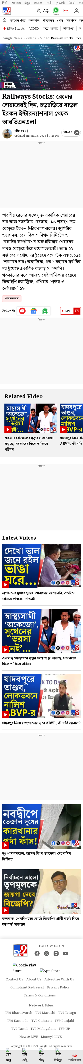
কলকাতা (34, 20)
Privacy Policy (58, 987)
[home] (4, 20)
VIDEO (34, 28)
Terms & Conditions (40, 995)
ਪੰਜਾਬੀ (71, 3)
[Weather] (39, 11)
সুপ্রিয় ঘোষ (20, 131)
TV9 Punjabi (64, 1021)
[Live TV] (65, 11)
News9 (16, 3)
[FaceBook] (37, 953)
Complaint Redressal (27, 987)
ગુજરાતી (60, 3)
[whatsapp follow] (44, 311)
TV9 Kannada (18, 1021)
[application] (41, 67)
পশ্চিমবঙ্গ (48, 20)
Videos (30, 38)
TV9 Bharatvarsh (18, 1013)
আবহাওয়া (68, 28)
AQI (46, 11)
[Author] (7, 134)
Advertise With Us (59, 979)
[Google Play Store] (26, 968)
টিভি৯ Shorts (16, 28)
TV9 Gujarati (41, 1021)
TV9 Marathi (45, 1013)
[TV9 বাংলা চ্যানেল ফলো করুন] (55, 11)
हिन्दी (5, 3)
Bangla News (12, 38)
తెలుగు (38, 3)
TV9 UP (64, 1029)
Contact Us (14, 979)
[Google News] (33, 311)
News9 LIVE (28, 1037)
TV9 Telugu (67, 1013)
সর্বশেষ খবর (17, 20)
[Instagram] (56, 953)
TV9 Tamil (19, 1029)
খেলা (60, 20)
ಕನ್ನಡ (27, 3)
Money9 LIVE (51, 1037)
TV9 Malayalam (43, 1029)
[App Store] (53, 972)
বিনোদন (71, 20)
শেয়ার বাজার (12, 298)
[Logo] (6, 11)
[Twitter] (46, 953)
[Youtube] (22, 311)
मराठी (49, 3)
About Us (33, 979)
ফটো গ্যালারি (50, 28)
